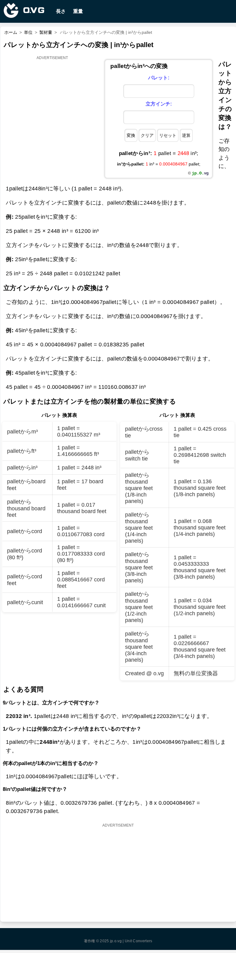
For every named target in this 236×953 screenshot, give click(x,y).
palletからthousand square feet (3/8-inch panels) (139, 567)
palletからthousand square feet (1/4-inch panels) (139, 528)
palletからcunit (25, 602)
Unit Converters (138, 941)
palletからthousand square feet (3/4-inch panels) (139, 647)
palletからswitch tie (137, 455)
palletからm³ (22, 432)
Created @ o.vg (144, 673)
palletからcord (24, 531)
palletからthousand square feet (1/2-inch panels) (139, 607)
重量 (78, 11)
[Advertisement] (52, 100)
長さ (61, 11)
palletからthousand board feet (26, 508)
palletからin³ (22, 468)
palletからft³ (21, 451)
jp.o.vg (116, 941)
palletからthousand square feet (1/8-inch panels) (139, 488)
